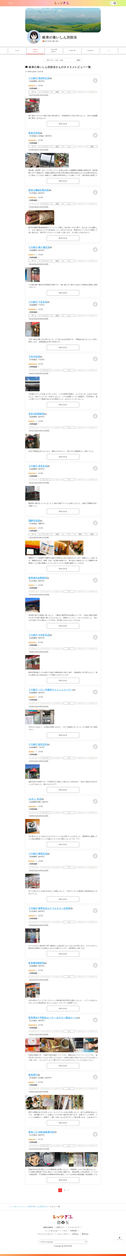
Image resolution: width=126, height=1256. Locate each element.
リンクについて (74, 1227)
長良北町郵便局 (36, 414)
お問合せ (75, 1234)
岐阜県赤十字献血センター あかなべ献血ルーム (53, 1017)
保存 (95, 80)
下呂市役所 (34, 356)
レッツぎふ (13, 1206)
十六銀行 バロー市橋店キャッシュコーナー (51, 689)
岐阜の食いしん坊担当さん (38, 1206)
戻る (11, 3)
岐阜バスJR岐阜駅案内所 (41, 1132)
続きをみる (63, 124)
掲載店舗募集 (48, 1227)
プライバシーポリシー (45, 1234)
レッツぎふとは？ (52, 1231)
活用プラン (60, 1227)
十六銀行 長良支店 (38, 466)
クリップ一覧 (119, 1239)
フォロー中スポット (54, 50)
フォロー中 (72, 50)
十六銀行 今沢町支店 (39, 635)
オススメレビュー (35, 50)
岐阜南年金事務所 (37, 578)
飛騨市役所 (34, 520)
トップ (17, 50)
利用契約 (73, 1231)
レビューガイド (63, 1234)
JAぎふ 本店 (35, 799)
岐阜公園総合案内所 (39, 190)
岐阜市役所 (34, 133)
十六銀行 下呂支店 (38, 302)
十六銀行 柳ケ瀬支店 (39, 247)
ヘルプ (64, 1231)
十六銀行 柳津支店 (38, 853)
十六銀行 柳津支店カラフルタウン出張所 (49, 908)
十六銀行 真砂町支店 (39, 78)
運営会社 (85, 1234)
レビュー (23, 1206)
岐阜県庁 (33, 1075)
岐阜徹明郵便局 (36, 963)
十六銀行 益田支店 (38, 744)
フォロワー (90, 50)
